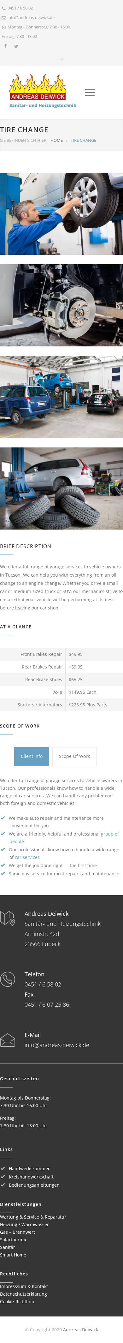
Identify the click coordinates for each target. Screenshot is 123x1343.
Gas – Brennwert (17, 1232)
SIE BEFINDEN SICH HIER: (23, 140)
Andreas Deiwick (80, 1330)
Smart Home (13, 1255)
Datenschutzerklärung (23, 1294)
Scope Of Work (74, 756)
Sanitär (7, 1247)
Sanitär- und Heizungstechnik (42, 105)
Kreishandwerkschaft (31, 1177)
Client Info (32, 756)
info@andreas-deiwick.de (31, 17)
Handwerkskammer (29, 1169)
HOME (56, 140)
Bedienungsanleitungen (34, 1185)
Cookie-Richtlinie (17, 1301)
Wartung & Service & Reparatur (33, 1217)
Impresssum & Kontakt (24, 1286)
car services (27, 857)
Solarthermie (13, 1240)
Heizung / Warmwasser (24, 1224)
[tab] (31, 756)
